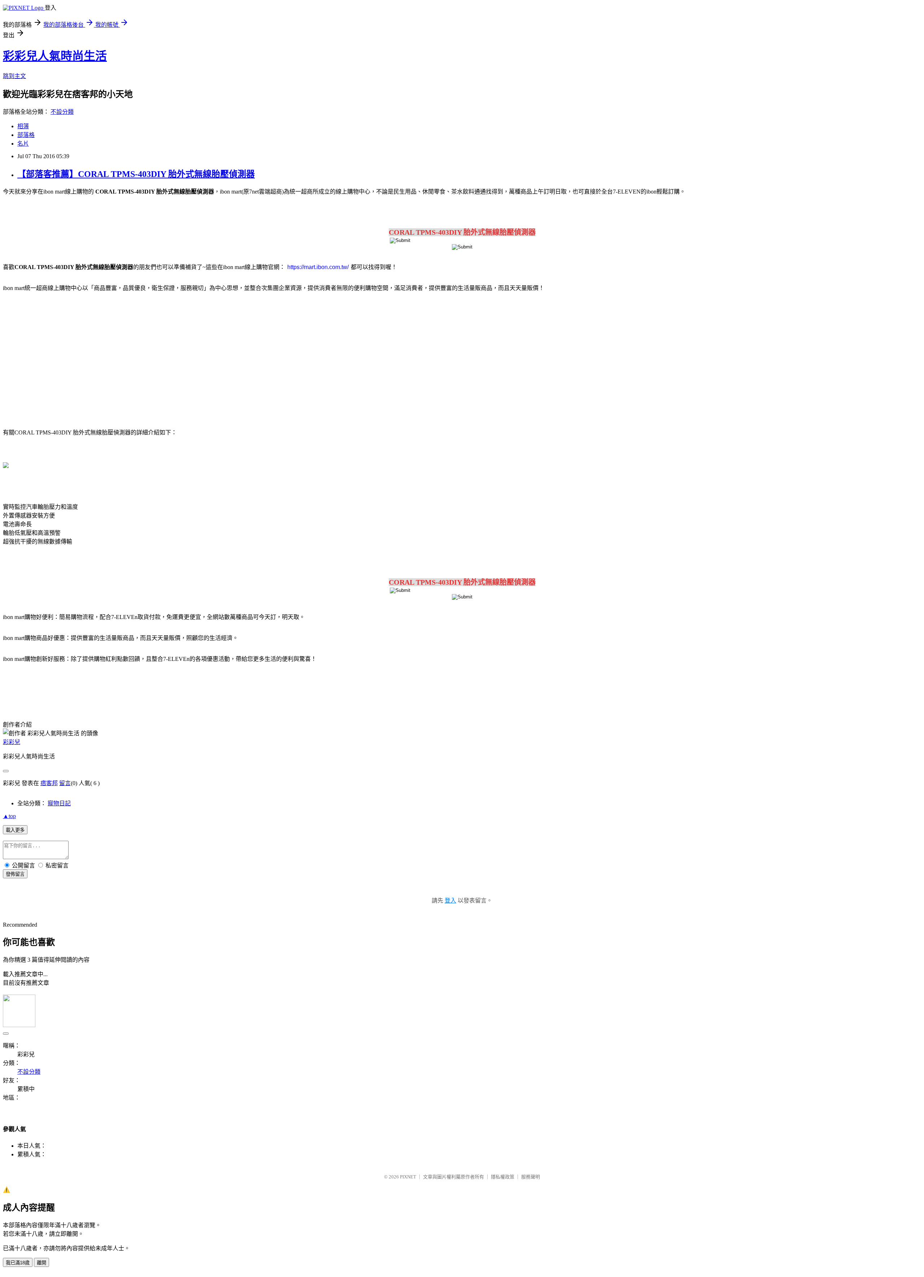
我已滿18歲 (18, 1262)
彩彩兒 (11, 742)
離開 (41, 1262)
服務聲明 (530, 1176)
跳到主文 (14, 76)
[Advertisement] (64, 355)
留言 (65, 783)
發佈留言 (15, 874)
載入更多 (15, 830)
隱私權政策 (502, 1176)
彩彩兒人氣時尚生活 (55, 55)
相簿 (23, 126)
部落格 (26, 135)
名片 (23, 143)
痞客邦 (49, 783)
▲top (9, 816)
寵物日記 (59, 803)
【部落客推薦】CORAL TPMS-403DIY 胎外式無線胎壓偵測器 (136, 174)
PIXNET (408, 1176)
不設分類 (62, 112)
